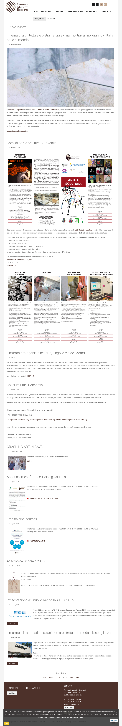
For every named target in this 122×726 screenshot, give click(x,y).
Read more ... (12, 623)
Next (72, 677)
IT (101, 4)
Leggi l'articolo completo (17, 131)
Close (6, 723)
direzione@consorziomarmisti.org (42, 419)
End (77, 677)
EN (105, 4)
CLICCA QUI (29, 376)
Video (29, 461)
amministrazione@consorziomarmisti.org (71, 419)
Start (45, 677)
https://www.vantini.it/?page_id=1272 (21, 260)
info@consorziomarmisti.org (18, 419)
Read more (113, 720)
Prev (51, 677)
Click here (12, 693)
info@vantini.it (12, 265)
